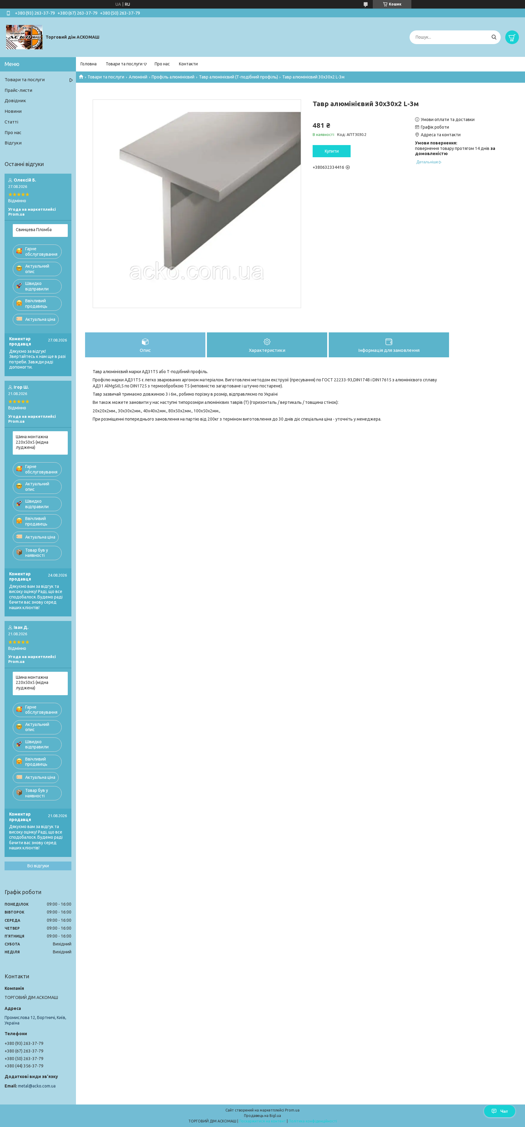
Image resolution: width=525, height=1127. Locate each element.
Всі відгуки (38, 865)
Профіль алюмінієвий (173, 77)
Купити (332, 151)
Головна (89, 63)
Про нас (162, 63)
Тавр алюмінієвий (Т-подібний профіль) (238, 77)
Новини (13, 111)
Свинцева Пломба (34, 229)
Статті (11, 121)
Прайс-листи (18, 90)
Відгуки (13, 142)
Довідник (15, 100)
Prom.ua (292, 1110)
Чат (504, 1111)
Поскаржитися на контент (262, 1121)
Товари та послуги (124, 63)
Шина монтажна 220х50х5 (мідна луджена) (32, 442)
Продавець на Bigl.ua (262, 1116)
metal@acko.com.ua (37, 1086)
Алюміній (138, 77)
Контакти (188, 63)
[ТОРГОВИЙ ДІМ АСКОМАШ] (24, 36)
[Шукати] (494, 37)
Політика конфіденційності (313, 1121)
